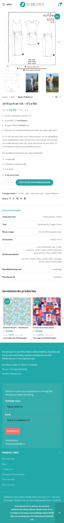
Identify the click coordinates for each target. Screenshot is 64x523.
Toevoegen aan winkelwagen (34, 182)
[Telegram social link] (25, 199)
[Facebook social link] (10, 199)
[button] (5, 42)
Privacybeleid (8, 479)
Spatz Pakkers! (25, 97)
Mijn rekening (8, 458)
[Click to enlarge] (7, 66)
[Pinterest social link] (17, 199)
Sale (13, 97)
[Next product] (60, 97)
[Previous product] (53, 97)
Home (5, 97)
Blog (4, 464)
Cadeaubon (7, 469)
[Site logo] (32, 4)
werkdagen (22, 120)
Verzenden (12, 431)
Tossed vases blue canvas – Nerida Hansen (44, 328)
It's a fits (20, 193)
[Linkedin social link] (21, 199)
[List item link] (32, 369)
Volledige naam (12, 401)
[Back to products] (56, 97)
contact (22, 125)
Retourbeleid (8, 484)
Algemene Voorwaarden (13, 474)
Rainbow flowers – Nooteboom (15, 327)
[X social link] (13, 199)
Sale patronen (37, 193)
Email (8, 414)
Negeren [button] (59, 513)
